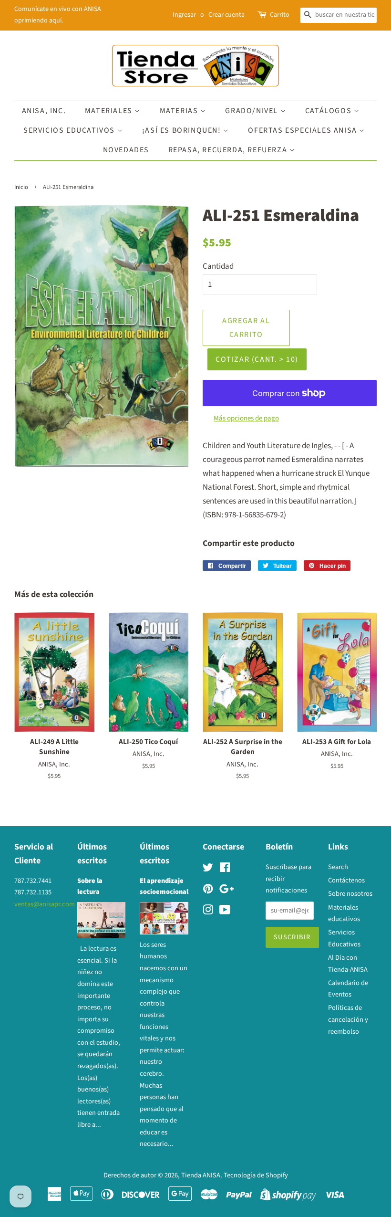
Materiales (110, 110)
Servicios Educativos (70, 130)
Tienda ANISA (200, 1175)
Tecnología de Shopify (256, 1175)
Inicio (21, 187)
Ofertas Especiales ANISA (303, 130)
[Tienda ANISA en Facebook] (224, 869)
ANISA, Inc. (44, 110)
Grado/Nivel (252, 110)
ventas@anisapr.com (44, 904)
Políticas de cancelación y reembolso (348, 1019)
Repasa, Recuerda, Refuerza (228, 150)
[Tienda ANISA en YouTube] (224, 912)
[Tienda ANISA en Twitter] (208, 869)
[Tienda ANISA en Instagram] (208, 912)
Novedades (126, 150)
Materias (180, 110)
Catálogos (329, 110)
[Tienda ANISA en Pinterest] (208, 891)
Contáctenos (346, 880)
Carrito (279, 15)
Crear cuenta (226, 15)
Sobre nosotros (350, 894)
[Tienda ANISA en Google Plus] (226, 891)
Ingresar (184, 15)
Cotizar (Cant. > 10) (257, 359)
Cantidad (218, 266)
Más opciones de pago (246, 418)
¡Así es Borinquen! (182, 130)
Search (338, 867)
